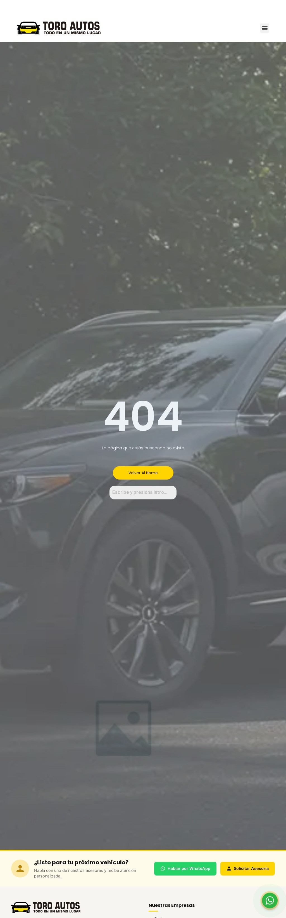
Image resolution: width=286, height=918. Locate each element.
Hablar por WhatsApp (189, 868)
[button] (264, 28)
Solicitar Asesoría (251, 868)
